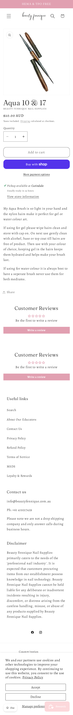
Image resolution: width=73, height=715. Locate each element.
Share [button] (11, 292)
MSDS (11, 466)
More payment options (36, 174)
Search (11, 410)
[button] (9, 16)
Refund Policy (16, 448)
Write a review (36, 330)
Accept (35, 687)
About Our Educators (21, 419)
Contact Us (14, 429)
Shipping (25, 121)
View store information (23, 197)
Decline (35, 696)
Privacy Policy (32, 677)
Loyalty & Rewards (19, 476)
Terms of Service (18, 457)
